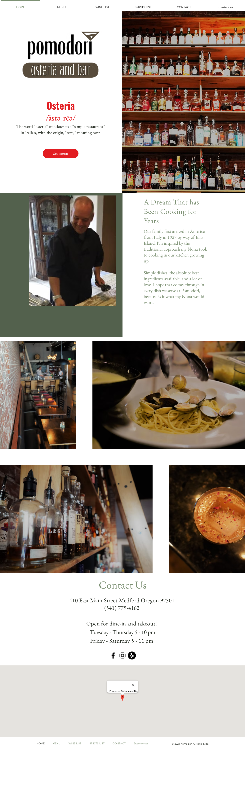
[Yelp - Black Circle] (132, 655)
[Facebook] (113, 655)
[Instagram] (122, 655)
